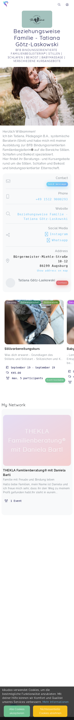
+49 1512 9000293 (52, 199)
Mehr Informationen (56, 701)
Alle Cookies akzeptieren (16, 711)
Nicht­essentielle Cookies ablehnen (50, 711)
